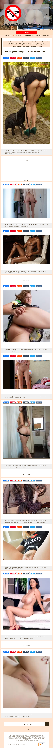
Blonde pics (13, 152)
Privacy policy (30, 740)
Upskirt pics (36, 152)
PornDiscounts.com (29, 35)
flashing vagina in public (36, 46)
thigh (38, 150)
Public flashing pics (28, 152)
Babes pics (7, 152)
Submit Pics (27, 32)
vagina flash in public (12, 44)
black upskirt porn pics (43, 41)
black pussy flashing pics (31, 41)
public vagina (42, 44)
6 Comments (27, 716)
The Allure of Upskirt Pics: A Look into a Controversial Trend (19, 349)
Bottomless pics (20, 152)
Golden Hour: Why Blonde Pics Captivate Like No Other (18, 567)
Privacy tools (36, 740)
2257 (24, 740)
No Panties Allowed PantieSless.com (22, 24)
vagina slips (35, 44)
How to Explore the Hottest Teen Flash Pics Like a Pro (18, 465)
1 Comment (23, 397)
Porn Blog (11, 226)
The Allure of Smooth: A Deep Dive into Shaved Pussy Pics (19, 715)
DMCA (26, 740)
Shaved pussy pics (18, 716)
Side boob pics (19, 638)
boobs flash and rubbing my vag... (36, 43)
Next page (47, 724)
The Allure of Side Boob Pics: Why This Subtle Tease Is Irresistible (20, 637)
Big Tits (28, 729)
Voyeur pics (16, 226)
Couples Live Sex (26, 180)
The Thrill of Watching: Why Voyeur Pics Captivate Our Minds (19, 224)
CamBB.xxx (38, 35)
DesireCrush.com (18, 35)
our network (38, 738)
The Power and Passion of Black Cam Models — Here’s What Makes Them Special (24, 271)
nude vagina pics (23, 43)
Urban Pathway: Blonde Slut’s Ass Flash (14, 150)
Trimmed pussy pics (29, 522)
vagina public (28, 44)
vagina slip (21, 44)
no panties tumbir (13, 43)
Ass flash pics (44, 150)
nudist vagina (25, 46)
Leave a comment (10, 153)
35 (31, 724)
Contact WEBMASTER (18, 740)
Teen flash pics (14, 467)
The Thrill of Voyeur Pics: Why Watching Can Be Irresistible (19, 396)
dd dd (44, 465)
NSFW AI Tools (46, 35)
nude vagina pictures (16, 46)
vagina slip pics (8, 41)
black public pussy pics (18, 41)
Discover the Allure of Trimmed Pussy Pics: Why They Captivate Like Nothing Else (24, 520)
